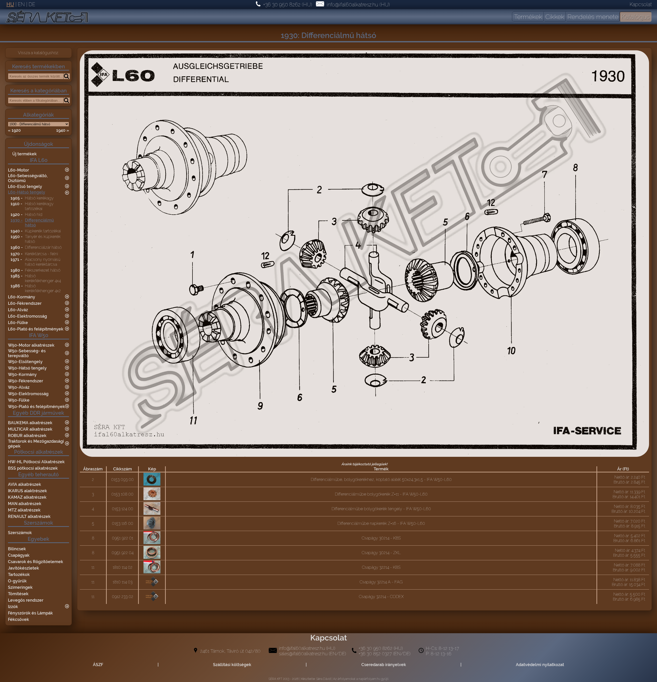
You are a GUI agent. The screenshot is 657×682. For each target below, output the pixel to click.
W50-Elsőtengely (25, 361)
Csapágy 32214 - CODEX (381, 596)
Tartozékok (19, 574)
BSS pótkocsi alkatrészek (33, 468)
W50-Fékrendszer (25, 380)
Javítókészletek (23, 568)
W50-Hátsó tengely (27, 368)
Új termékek (24, 153)
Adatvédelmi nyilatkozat (540, 664)
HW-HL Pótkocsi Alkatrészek (36, 461)
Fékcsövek (18, 619)
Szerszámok (38, 523)
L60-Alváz (18, 309)
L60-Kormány (21, 297)
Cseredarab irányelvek (383, 664)
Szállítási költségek (232, 664)
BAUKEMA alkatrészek (30, 422)
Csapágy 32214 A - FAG (381, 582)
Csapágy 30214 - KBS (381, 538)
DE (31, 4)
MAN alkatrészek (24, 503)
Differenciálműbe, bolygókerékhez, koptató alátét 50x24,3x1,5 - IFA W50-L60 (381, 479)
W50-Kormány (22, 374)
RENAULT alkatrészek (29, 516)
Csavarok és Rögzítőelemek (35, 561)
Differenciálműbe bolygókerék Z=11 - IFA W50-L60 (381, 494)
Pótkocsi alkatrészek (38, 452)
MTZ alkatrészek (24, 510)
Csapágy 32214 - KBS (381, 567)
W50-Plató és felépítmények (36, 406)
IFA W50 (38, 335)
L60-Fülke (18, 322)
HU (10, 4)
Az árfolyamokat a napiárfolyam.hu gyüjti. (361, 679)
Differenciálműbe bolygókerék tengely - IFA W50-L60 (381, 508)
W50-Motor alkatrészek (31, 345)
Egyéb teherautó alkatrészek (38, 477)
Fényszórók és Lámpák (30, 613)
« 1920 (14, 130)
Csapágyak (19, 555)
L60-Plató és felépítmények (35, 329)
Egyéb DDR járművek (38, 413)
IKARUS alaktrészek (27, 490)
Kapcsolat (641, 4)
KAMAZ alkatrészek (27, 497)
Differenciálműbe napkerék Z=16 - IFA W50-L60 (381, 523)
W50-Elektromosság (28, 393)
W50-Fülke (19, 400)
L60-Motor (18, 170)
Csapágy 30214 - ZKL (381, 552)
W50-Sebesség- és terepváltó (27, 353)
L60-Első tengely (25, 186)
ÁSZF (98, 664)
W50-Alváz (19, 387)
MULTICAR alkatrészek (30, 429)
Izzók (13, 606)
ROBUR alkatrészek (27, 435)
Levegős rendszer (25, 600)
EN (21, 4)
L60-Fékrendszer (25, 303)
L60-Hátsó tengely (26, 192)
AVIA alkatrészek (24, 484)
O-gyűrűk (17, 581)
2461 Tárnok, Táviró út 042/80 (230, 651)
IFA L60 (38, 160)
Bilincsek (17, 548)
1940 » (62, 130)
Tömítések (18, 593)
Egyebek (38, 539)
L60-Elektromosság (27, 316)
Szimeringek (20, 587)
